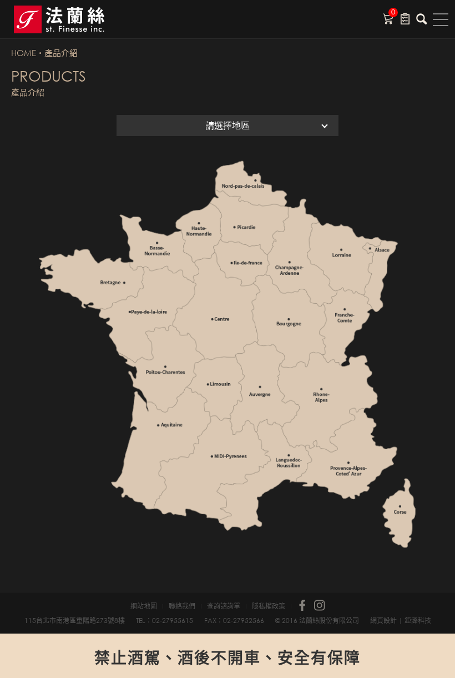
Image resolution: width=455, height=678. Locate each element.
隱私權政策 (268, 606)
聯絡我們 (182, 606)
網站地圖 (143, 606)
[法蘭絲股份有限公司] (72, 19)
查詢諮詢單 (223, 606)
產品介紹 (61, 52)
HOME (23, 52)
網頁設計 (383, 620)
